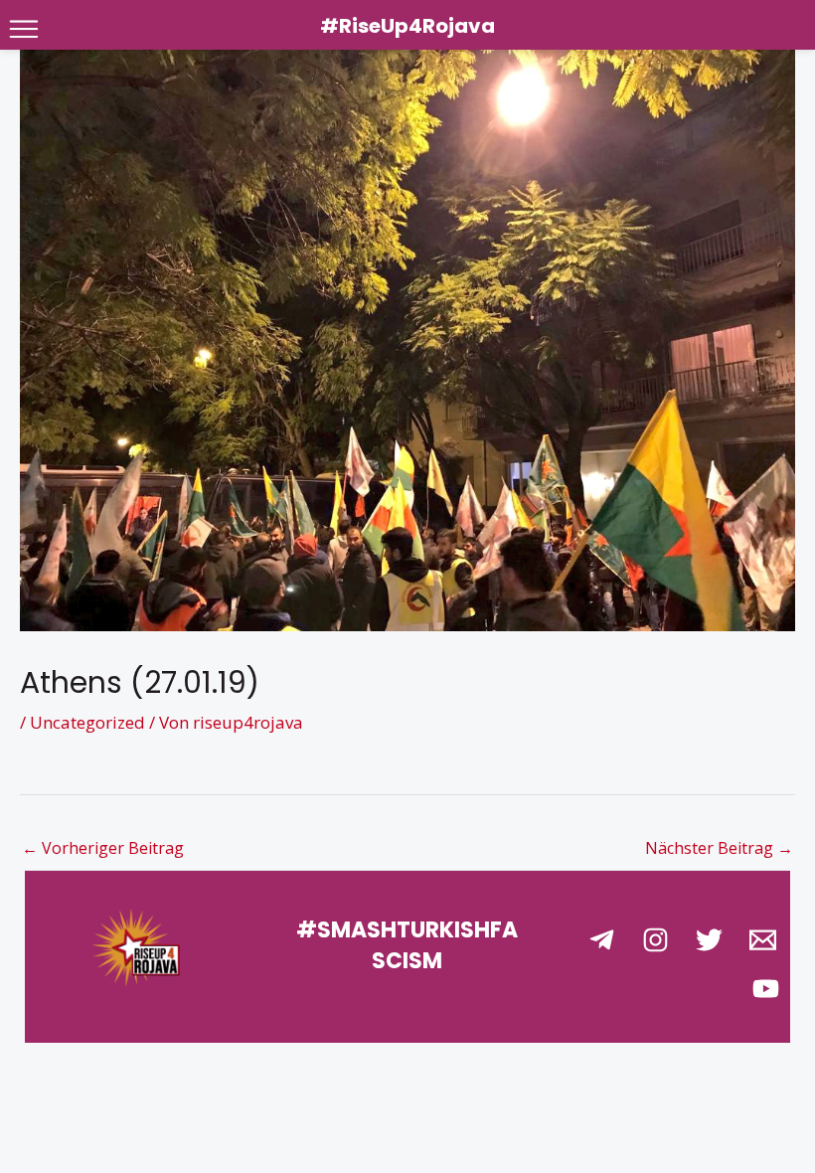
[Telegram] (601, 940)
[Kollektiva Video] (765, 988)
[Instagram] (655, 940)
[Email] (762, 940)
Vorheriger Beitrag (103, 848)
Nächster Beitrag (719, 848)
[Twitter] (709, 940)
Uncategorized (87, 722)
